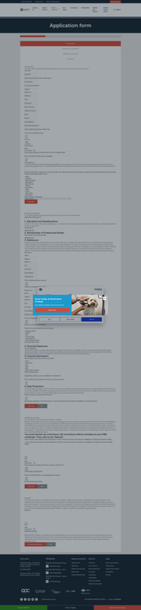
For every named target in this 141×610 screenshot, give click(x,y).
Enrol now (52, 310)
